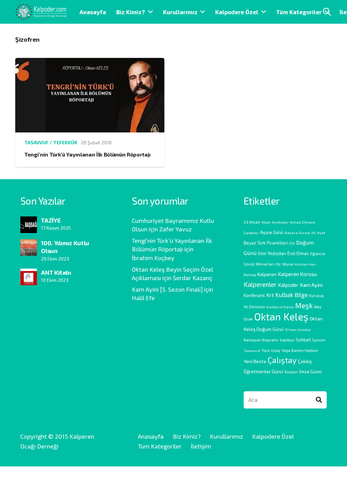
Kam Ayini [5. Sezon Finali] (167, 289)
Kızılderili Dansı (280, 307)
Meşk (304, 305)
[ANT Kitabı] (28, 273)
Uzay (275, 350)
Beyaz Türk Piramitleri (266, 243)
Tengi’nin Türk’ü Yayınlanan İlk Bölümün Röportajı (87, 154)
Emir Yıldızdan (272, 253)
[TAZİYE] (28, 221)
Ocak (248, 318)
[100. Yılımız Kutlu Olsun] (28, 244)
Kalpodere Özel (273, 436)
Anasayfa (151, 436)
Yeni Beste (255, 361)
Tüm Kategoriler (160, 446)
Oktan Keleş (281, 316)
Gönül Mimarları (259, 263)
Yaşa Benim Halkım (300, 350)
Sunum (318, 339)
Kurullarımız (226, 436)
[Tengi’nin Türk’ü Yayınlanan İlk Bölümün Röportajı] (89, 62)
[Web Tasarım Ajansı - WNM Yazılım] (173, 474)
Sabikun (287, 339)
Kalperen (267, 274)
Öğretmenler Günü (263, 371)
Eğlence (317, 253)
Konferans (254, 295)
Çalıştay (282, 360)
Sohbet (303, 339)
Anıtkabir (280, 222)
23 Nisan (252, 221)
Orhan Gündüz (298, 329)
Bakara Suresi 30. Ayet (305, 232)
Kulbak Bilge (291, 294)
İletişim (201, 446)
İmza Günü (310, 371)
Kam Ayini (311, 284)
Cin (292, 242)
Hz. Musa (284, 263)
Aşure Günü (271, 232)
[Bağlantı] (40, 11)
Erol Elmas (298, 253)
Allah (266, 222)
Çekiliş (305, 361)
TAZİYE (50, 220)
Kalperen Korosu (297, 274)
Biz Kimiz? (187, 436)
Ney (317, 306)
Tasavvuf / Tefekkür (50, 142)
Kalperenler (260, 284)
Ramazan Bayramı (261, 339)
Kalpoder (288, 285)
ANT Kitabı (56, 272)
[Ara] (319, 400)
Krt (270, 295)
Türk (266, 350)
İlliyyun (291, 371)
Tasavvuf (252, 350)
